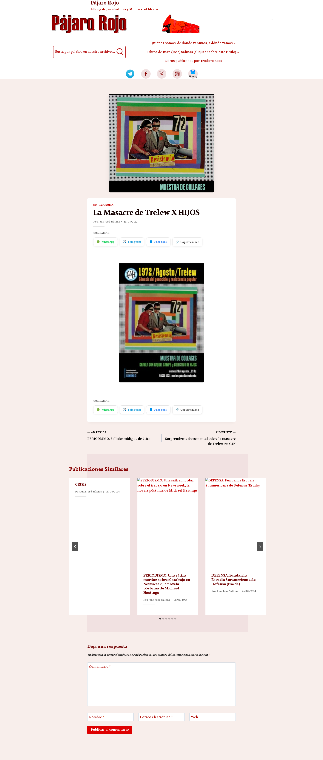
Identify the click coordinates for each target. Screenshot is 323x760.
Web (194, 717)
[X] (161, 74)
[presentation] (167, 523)
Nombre (96, 717)
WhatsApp (105, 241)
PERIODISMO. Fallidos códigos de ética (118, 436)
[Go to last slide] (75, 546)
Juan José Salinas (109, 221)
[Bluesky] (193, 74)
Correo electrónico (156, 717)
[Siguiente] (260, 546)
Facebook (158, 241)
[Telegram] (130, 74)
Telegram (132, 241)
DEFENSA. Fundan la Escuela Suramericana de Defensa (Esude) (233, 580)
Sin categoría (103, 204)
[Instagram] (177, 74)
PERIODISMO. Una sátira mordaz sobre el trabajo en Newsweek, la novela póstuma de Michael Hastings (166, 584)
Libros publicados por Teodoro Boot (193, 61)
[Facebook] (146, 74)
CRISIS (81, 484)
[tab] (160, 619)
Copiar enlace (187, 242)
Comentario (100, 667)
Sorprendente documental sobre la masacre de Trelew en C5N (200, 438)
